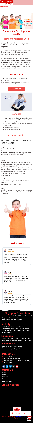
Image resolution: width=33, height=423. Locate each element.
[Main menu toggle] (4, 10)
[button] (6, 1)
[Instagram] (7, 4)
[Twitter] (4, 4)
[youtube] (9, 4)
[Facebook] (1, 4)
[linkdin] (12, 4)
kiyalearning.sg (20, 417)
